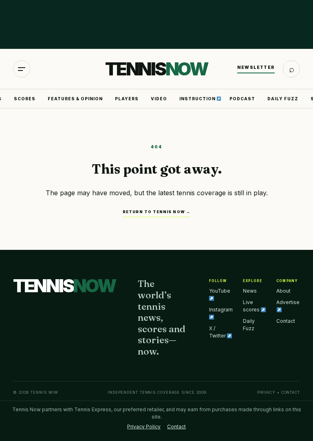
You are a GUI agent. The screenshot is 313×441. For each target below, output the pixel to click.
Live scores (252, 306)
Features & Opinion (75, 98)
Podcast (242, 98)
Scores (24, 98)
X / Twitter (218, 332)
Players (127, 98)
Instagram (221, 309)
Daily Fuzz (282, 98)
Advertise (288, 302)
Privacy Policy (144, 426)
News (250, 291)
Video (159, 98)
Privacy (266, 392)
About (283, 291)
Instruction (198, 98)
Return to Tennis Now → (156, 211)
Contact (285, 321)
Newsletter (256, 67)
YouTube (219, 291)
